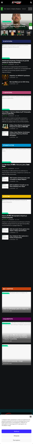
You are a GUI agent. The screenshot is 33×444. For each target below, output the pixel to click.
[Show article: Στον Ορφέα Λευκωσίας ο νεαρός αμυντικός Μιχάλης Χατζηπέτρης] (4, 32)
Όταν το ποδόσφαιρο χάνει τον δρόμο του (15, 309)
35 (11, 363)
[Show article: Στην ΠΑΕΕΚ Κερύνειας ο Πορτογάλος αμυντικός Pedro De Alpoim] (28, 32)
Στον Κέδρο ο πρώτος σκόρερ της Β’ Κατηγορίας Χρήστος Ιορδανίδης (16, 113)
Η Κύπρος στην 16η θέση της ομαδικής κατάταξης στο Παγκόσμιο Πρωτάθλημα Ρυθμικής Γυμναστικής (15, 337)
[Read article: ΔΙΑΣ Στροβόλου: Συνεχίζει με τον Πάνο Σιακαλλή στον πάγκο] (5, 186)
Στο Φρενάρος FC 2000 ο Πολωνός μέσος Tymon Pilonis (15, 165)
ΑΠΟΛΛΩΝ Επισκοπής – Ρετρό (13, 361)
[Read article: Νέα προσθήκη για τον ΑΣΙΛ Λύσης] (5, 83)
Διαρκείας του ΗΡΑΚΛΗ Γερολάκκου (20, 75)
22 (18, 115)
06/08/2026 (11, 168)
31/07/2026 (12, 77)
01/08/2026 (11, 64)
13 (17, 188)
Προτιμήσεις (16, 440)
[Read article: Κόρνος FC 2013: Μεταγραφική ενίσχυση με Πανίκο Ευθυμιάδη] (16, 206)
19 (17, 137)
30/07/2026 (12, 83)
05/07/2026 (6, 310)
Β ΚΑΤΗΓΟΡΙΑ (6, 58)
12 (17, 77)
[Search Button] (31, 2)
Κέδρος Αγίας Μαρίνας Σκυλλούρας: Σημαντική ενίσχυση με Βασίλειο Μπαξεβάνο (20, 133)
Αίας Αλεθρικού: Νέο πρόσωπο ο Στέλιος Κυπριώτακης (19, 236)
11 (18, 64)
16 (17, 83)
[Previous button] (30, 27)
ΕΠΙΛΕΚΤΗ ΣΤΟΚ (6, 21)
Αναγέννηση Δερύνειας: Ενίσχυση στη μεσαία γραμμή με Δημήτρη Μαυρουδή (15, 61)
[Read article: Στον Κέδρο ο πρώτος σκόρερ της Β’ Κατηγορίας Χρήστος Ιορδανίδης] (16, 103)
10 (17, 239)
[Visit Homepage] (16, 2)
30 (17, 181)
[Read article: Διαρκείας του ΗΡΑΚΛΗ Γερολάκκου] (5, 77)
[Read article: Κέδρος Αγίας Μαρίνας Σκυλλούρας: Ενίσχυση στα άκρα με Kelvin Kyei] (5, 126)
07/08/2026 (11, 219)
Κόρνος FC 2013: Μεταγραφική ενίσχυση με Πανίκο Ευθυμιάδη (14, 216)
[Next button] (30, 24)
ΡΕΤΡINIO (5, 345)
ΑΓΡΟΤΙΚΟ (5, 213)
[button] (30, 416)
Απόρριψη (16, 436)
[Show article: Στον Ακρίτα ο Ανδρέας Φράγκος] (20, 32)
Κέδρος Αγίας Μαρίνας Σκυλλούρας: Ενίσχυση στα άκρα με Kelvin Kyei (20, 125)
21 (17, 128)
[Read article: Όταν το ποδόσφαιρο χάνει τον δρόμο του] (16, 302)
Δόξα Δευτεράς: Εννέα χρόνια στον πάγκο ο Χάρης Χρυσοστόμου (19, 229)
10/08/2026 (11, 115)
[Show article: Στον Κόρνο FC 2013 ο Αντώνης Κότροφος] (12, 32)
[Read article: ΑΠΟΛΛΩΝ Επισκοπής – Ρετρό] (16, 354)
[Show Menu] (2, 2)
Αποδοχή (16, 431)
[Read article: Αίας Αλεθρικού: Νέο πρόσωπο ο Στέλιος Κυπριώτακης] (5, 237)
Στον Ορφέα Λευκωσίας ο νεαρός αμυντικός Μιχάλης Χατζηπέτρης (14, 25)
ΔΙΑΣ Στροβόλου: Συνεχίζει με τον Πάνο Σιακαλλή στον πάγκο (19, 185)
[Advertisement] (16, 263)
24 (11, 310)
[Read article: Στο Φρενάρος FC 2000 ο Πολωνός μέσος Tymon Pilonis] (16, 155)
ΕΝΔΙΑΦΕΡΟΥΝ (6, 323)
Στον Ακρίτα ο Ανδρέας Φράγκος (12, 8)
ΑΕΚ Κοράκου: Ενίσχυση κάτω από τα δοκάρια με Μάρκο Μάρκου (20, 178)
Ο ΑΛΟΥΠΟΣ (6, 293)
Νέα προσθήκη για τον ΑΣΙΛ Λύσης (19, 82)
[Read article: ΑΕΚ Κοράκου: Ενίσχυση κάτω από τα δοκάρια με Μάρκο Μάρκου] (5, 179)
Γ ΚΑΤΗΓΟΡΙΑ (6, 109)
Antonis (6, 27)
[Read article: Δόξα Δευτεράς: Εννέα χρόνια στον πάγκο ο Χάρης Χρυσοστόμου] (5, 230)
